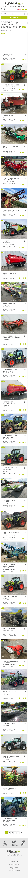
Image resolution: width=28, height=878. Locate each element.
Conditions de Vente (14, 864)
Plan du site (14, 866)
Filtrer (2, 14)
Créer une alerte (22, 23)
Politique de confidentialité (14, 870)
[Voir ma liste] (26, 9)
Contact (14, 869)
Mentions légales (14, 867)
